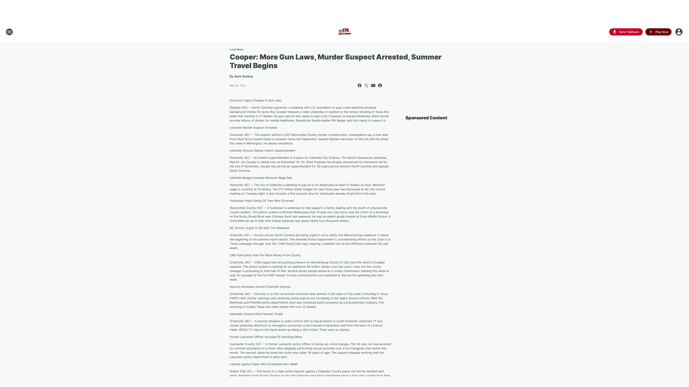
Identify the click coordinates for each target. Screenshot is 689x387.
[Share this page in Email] (373, 85)
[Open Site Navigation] (9, 31)
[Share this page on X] (366, 85)
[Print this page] (380, 85)
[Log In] (679, 31)
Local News (236, 49)
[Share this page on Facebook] (359, 85)
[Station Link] (344, 32)
